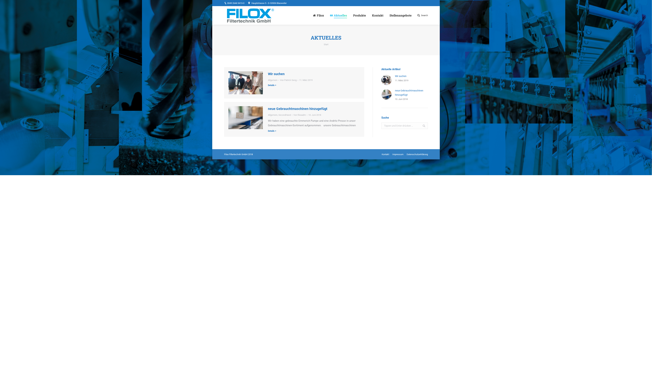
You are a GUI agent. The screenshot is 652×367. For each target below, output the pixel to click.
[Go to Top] (646, 361)
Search (424, 15)
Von (288, 80)
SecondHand (284, 115)
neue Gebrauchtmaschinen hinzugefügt (297, 109)
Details (271, 85)
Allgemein (272, 80)
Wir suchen (276, 74)
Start (326, 44)
